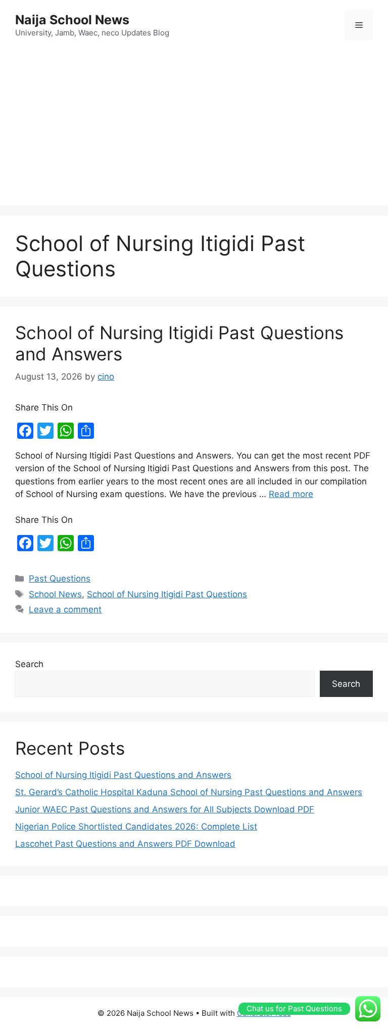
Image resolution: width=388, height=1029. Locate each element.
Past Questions (59, 578)
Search (29, 664)
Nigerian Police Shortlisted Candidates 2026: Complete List (136, 826)
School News (55, 594)
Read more (291, 494)
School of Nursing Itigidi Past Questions (167, 594)
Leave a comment (65, 609)
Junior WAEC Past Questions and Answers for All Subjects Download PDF (164, 809)
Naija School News (72, 19)
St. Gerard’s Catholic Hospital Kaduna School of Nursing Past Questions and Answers (188, 792)
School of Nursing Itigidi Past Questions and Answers (123, 775)
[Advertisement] (194, 124)
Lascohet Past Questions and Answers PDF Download (125, 844)
